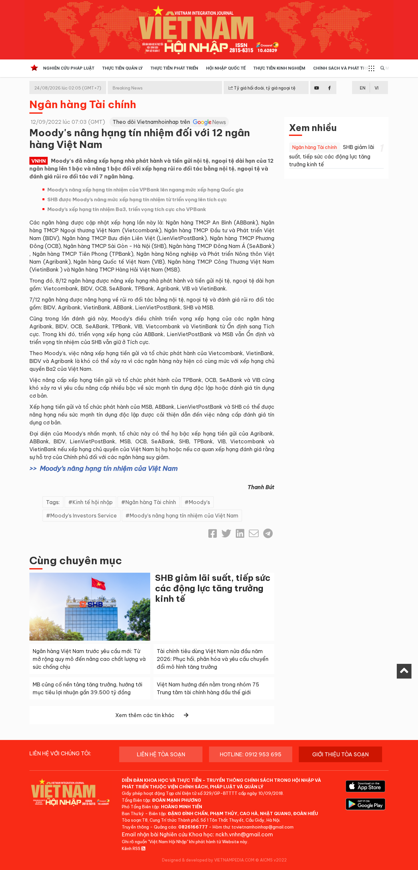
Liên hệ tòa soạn (161, 754)
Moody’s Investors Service (83, 515)
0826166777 (193, 826)
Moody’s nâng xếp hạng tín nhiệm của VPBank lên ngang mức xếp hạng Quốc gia (145, 189)
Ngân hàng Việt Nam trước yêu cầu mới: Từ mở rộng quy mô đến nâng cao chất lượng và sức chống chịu (89, 659)
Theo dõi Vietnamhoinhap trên (152, 122)
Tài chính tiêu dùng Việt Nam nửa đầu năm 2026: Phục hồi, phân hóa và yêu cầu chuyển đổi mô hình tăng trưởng (212, 659)
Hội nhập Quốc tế (226, 68)
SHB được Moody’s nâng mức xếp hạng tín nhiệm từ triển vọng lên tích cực (137, 199)
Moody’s (199, 502)
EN (362, 87)
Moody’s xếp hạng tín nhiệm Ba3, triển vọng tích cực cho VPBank (126, 209)
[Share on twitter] (226, 533)
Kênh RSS (131, 848)
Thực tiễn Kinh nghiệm (279, 68)
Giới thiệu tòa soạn (340, 754)
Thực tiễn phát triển (174, 68)
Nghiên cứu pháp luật (68, 68)
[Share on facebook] (212, 533)
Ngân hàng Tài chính (82, 104)
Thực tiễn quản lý (122, 68)
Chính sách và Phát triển (342, 68)
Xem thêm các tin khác (144, 715)
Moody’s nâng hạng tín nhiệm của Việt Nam (109, 468)
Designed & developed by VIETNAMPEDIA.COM (208, 860)
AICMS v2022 (273, 860)
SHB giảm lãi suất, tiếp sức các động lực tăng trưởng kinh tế (212, 588)
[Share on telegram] (268, 533)
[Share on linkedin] (240, 533)
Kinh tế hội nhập (92, 502)
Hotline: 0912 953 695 (250, 754)
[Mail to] (253, 533)
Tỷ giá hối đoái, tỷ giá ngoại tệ (264, 87)
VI (376, 87)
